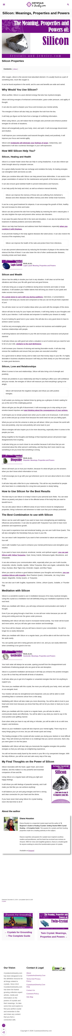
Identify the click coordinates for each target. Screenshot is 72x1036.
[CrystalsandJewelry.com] (36, 4)
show (15, 69)
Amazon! (31, 850)
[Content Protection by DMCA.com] (58, 968)
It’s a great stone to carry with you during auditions (22, 297)
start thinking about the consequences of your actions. (46, 410)
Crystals (4, 901)
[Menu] (4, 4)
